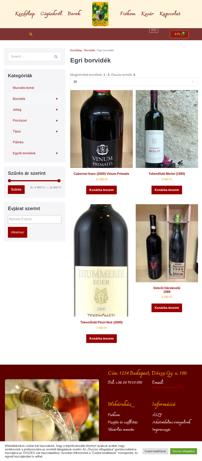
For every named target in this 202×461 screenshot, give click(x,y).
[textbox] (35, 219)
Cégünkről (51, 14)
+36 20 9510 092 (129, 382)
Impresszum (161, 429)
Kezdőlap (25, 14)
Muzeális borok (23, 87)
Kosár (147, 14)
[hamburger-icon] (153, 30)
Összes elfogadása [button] (184, 451)
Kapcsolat (169, 14)
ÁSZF (157, 415)
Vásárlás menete (121, 429)
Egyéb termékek (35, 153)
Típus (35, 131)
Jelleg (35, 109)
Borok (74, 14)
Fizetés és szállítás (123, 422)
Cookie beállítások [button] (155, 451)
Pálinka (18, 142)
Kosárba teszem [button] (101, 190)
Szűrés (16, 189)
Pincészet (35, 120)
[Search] (55, 56)
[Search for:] (34, 56)
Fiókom (127, 14)
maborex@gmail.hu (168, 387)
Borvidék (35, 99)
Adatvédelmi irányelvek (171, 422)
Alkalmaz (17, 232)
